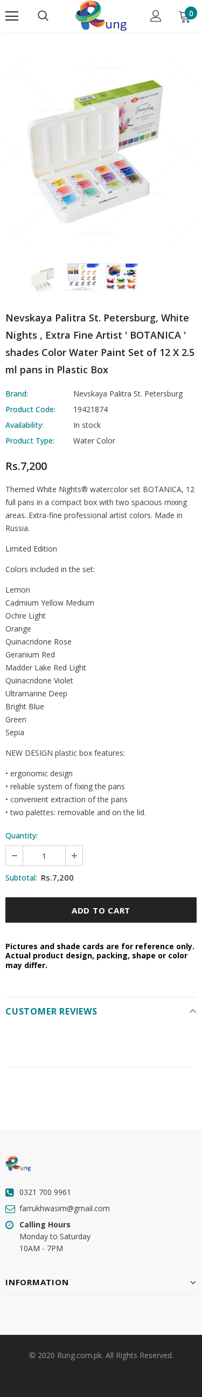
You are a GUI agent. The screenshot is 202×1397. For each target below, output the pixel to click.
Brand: (16, 393)
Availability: (24, 425)
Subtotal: (21, 877)
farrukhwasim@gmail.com (64, 1208)
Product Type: (29, 440)
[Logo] (100, 16)
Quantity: (21, 835)
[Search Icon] (43, 16)
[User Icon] (156, 16)
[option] (101, 151)
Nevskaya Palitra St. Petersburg (128, 393)
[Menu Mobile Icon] (11, 16)
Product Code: (30, 409)
